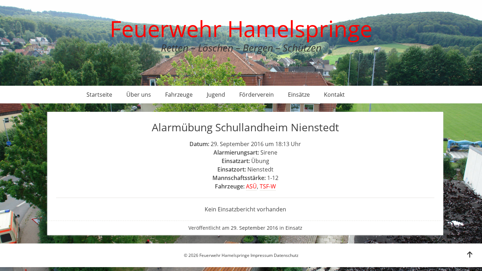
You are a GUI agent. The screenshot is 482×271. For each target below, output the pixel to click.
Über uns (138, 94)
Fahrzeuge (179, 94)
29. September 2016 (254, 227)
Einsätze (299, 94)
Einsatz (293, 227)
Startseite (99, 94)
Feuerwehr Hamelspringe (241, 28)
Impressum (262, 255)
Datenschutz (286, 255)
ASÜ (251, 186)
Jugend (216, 94)
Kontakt (334, 94)
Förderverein (256, 94)
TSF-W (268, 186)
